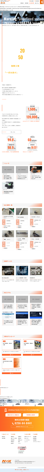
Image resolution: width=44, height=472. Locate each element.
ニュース (26, 441)
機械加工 (12, 436)
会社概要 (34, 436)
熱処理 (12, 443)
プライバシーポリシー (37, 441)
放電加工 (19, 436)
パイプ (19, 443)
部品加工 (22, 3)
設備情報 (34, 438)
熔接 (19, 441)
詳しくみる (13, 132)
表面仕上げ (20, 440)
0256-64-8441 (23, 423)
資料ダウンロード (28, 436)
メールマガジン (27, 440)
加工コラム (37, 3)
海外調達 (26, 3)
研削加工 (19, 438)
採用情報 (34, 440)
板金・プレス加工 (14, 438)
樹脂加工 (12, 441)
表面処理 (12, 440)
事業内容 (14, 99)
